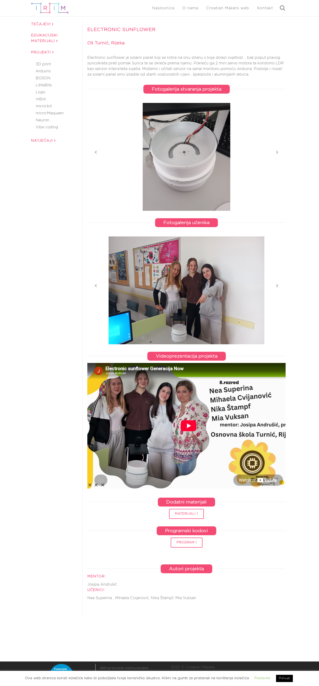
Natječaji (42, 140)
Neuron (42, 120)
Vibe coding (47, 127)
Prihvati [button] (284, 678)
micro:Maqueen (50, 113)
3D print (43, 64)
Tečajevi (41, 24)
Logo (40, 92)
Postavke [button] (262, 678)
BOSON (43, 78)
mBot (41, 99)
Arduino (43, 71)
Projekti (41, 52)
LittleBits (44, 85)
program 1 (187, 542)
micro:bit (44, 106)
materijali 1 (186, 513)
